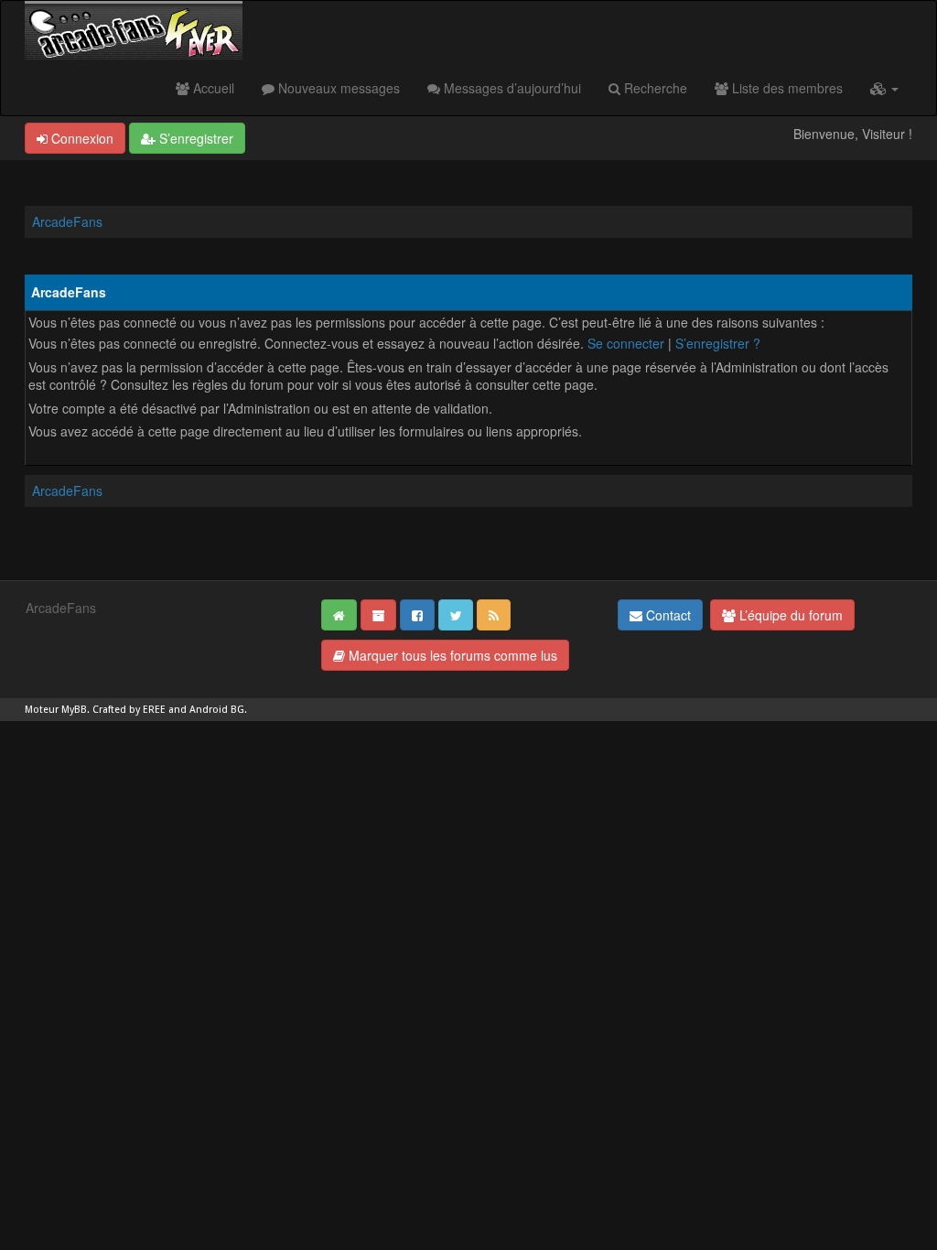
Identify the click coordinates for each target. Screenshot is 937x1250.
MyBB (74, 710)
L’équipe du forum (789, 615)
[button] (884, 87)
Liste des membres (785, 88)
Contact (666, 615)
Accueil (211, 88)
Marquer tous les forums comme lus (451, 655)
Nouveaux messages (337, 88)
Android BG (216, 710)
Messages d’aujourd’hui (510, 88)
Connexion (80, 138)
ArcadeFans (67, 221)
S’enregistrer (194, 138)
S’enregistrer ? (717, 343)
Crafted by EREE (129, 710)
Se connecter (625, 343)
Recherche (653, 88)
